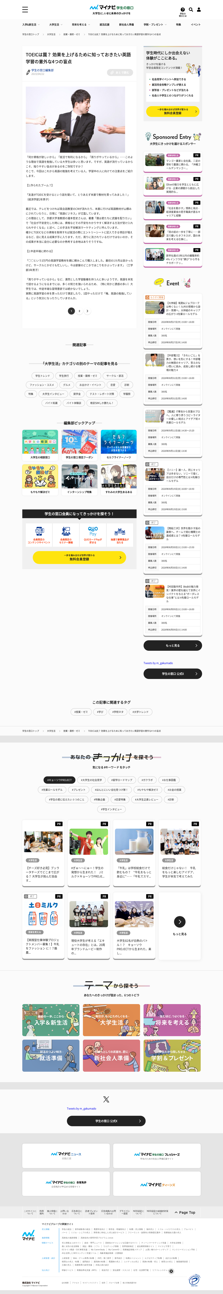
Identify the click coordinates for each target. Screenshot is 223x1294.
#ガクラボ (147, 780)
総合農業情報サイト (145, 1246)
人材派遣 (66, 1258)
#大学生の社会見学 (91, 780)
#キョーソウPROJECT (59, 780)
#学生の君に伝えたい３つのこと (66, 799)
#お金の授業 (174, 790)
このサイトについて (30, 1212)
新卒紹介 (118, 1258)
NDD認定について (138, 1212)
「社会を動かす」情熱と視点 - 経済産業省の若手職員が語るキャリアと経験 (183, 212)
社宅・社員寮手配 (141, 1270)
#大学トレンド (141, 712)
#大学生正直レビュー (146, 799)
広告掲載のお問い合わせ (108, 1212)
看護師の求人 (114, 1262)
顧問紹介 (86, 1262)
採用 (103, 1283)
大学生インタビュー (53, 394)
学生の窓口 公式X (173, 673)
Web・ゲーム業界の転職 (83, 1258)
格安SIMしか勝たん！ (102, 403)
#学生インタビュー (111, 809)
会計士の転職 (171, 1258)
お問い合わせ (64, 1212)
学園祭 (126, 394)
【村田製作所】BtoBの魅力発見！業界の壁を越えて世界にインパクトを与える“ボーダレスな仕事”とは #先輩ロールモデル (183, 593)
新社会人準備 (126, 24)
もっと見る (173, 645)
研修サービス (67, 1270)
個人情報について (52, 1212)
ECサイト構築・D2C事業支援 (74, 1250)
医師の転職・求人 (150, 1262)
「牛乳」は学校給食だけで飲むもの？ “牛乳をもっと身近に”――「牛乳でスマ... (134, 872)
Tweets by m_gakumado (158, 663)
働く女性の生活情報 (70, 1246)
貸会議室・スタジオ (121, 1270)
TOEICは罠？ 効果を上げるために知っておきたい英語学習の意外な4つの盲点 (124, 34)
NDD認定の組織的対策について (157, 1212)
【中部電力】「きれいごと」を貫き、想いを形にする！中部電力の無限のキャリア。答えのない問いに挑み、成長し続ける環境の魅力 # (183, 362)
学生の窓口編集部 (42, 70)
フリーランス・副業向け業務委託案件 (144, 1232)
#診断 (171, 799)
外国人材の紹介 (102, 1265)
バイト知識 (51, 403)
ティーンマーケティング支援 (153, 1243)
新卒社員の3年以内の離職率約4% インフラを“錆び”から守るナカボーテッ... (183, 259)
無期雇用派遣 (182, 1262)
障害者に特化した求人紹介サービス (109, 1232)
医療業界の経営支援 (83, 1265)
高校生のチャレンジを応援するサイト (121, 1243)
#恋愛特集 (120, 799)
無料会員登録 (79, 557)
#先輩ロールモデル (52, 790)
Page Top (187, 1212)
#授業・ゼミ (81, 712)
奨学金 (77, 394)
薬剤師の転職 (99, 1262)
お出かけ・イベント (90, 385)
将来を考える (79, 24)
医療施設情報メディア (132, 1250)
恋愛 (112, 385)
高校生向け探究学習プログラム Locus (97, 1238)
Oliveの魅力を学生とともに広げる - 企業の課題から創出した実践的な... (183, 188)
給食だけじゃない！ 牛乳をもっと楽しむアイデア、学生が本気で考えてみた (179, 872)
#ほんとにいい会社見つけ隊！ (111, 790)
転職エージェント (133, 1258)
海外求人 (150, 1229)
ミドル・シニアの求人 (80, 1232)
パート (65, 1232)
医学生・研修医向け (117, 1229)
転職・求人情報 (136, 1229)
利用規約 (42, 1212)
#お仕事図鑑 (169, 780)
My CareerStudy (98, 1250)
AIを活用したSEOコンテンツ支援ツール (79, 1253)
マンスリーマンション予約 (183, 1250)
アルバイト (189, 1229)
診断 (126, 385)
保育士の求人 (167, 1262)
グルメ (66, 385)
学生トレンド (42, 376)
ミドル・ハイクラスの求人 (168, 1229)
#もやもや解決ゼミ (147, 790)
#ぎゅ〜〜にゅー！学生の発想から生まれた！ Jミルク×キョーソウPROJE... (87, 872)
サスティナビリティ (90, 1283)
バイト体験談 (74, 403)
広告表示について (77, 1212)
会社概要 (65, 1283)
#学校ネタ (118, 712)
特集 (178, 24)
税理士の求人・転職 (70, 1262)
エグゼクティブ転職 (153, 1258)
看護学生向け (99, 1229)
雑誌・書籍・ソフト (91, 1246)
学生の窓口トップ (30, 34)
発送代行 (105, 1270)
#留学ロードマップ (121, 780)
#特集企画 (99, 799)
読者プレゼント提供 (91, 1212)
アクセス (75, 1283)
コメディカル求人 (131, 1262)
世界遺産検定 (128, 1246)
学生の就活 (66, 1229)
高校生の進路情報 (69, 1238)
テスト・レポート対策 (102, 394)
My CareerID (113, 1250)
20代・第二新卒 (104, 1258)
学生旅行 (64, 376)
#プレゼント (79, 790)
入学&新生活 (29, 24)
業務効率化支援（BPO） (87, 1270)
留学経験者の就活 (82, 1229)
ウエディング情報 (111, 1246)
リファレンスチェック (161, 1270)
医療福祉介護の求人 (172, 1232)
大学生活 (54, 24)
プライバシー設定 (124, 1212)
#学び (100, 712)
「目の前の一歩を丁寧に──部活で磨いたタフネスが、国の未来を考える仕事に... (183, 235)
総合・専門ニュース (93, 1243)
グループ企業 (114, 1283)
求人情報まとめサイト (71, 1243)
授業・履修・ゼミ (71, 34)
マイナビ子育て (164, 1246)
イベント (196, 24)
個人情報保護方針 (130, 1283)
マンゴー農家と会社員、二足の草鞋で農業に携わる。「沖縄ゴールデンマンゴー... (183, 164)
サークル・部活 (115, 376)
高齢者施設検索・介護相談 (111, 1253)
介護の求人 (66, 1265)
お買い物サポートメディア (156, 1250)
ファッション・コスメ (42, 385)
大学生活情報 (175, 1243)
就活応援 (104, 24)
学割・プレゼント (153, 24)
